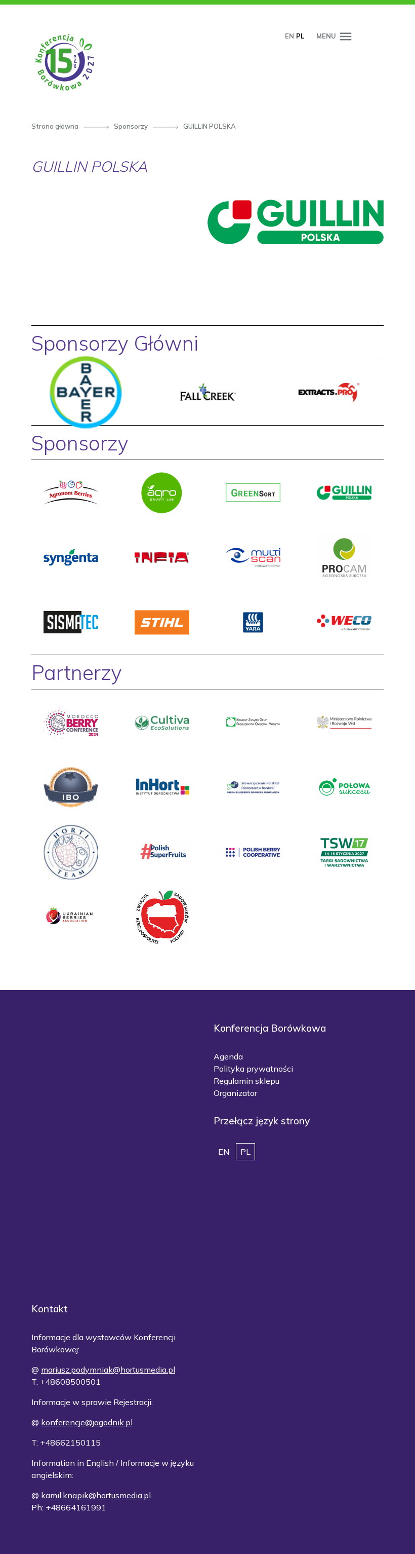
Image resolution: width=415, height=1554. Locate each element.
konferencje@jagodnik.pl (87, 1422)
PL (300, 36)
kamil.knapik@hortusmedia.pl (96, 1495)
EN (289, 36)
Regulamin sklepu (246, 1081)
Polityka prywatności (253, 1069)
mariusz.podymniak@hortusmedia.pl (108, 1370)
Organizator (235, 1093)
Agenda (228, 1056)
